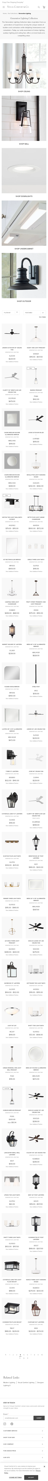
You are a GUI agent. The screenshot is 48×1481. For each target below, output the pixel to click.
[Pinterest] (11, 1424)
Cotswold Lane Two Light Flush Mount (12, 1281)
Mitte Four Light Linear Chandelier (36, 518)
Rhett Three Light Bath (12, 1237)
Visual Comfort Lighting (26, 1382)
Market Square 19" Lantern (12, 644)
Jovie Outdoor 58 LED (36, 432)
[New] (36, 386)
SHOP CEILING (24, 91)
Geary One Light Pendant (36, 348)
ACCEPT (31, 1477)
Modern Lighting (9, 1382)
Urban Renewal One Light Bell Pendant (12, 1069)
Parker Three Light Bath (12, 898)
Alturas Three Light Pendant (12, 942)
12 (24, 1358)
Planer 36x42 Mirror (12, 687)
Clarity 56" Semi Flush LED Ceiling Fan (36, 815)
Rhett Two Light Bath (36, 1025)
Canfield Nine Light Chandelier (12, 603)
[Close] (44, 1466)
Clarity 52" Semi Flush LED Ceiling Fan (12, 391)
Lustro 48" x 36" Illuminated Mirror (12, 730)
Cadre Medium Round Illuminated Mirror (12, 476)
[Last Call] (12, 1106)
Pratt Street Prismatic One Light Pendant (36, 603)
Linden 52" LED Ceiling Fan (36, 729)
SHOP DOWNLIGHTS (24, 196)
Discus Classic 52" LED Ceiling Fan (36, 1111)
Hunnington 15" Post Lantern (36, 1238)
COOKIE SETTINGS (15, 1477)
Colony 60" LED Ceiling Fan (36, 1153)
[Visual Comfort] (18, 7)
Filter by (7, 313)
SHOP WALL (24, 144)
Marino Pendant (36, 390)
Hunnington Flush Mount (12, 1322)
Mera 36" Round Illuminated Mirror (36, 1069)
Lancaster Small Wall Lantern (12, 1154)
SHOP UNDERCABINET (24, 248)
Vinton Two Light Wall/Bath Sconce (12, 518)
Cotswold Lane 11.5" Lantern (12, 814)
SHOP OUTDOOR (24, 301)
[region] (24, 1472)
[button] (44, 7)
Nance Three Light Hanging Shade (36, 1281)
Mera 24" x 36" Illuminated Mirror (36, 899)
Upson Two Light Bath (12, 1195)
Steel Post (36, 687)
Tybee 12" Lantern (12, 771)
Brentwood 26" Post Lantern (36, 857)
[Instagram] (4, 1424)
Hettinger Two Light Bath (36, 983)
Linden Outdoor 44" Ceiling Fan (12, 349)
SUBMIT (39, 1418)
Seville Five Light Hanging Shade (36, 476)
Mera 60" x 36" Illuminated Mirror (36, 645)
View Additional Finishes (12, 362)
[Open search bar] (39, 7)
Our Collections (12, 13)
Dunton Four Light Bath (12, 856)
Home (5, 13)
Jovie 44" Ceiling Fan (36, 771)
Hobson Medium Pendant (12, 1110)
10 (42, 1355)
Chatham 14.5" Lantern (36, 1322)
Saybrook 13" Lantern (12, 983)
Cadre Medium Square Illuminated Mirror (12, 434)
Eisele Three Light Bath (36, 559)
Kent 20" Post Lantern (36, 1195)
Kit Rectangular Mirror (12, 559)
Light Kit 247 (12, 1025)
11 (19, 1358)
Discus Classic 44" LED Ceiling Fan (36, 942)
